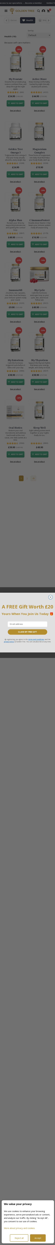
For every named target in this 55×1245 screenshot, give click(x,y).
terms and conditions (36, 639)
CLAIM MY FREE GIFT (27, 631)
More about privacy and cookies (19, 1228)
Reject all (19, 1238)
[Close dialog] (50, 597)
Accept (38, 1238)
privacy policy (9, 641)
